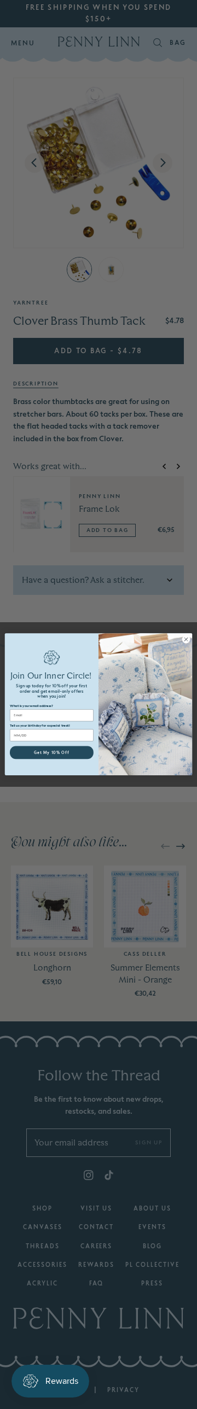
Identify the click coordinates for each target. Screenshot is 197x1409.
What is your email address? (31, 706)
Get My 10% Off (51, 752)
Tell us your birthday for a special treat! (40, 726)
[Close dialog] (186, 639)
